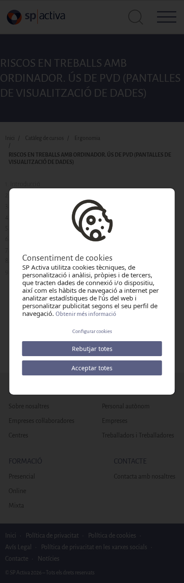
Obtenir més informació (86, 314)
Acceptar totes (92, 368)
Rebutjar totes (92, 349)
